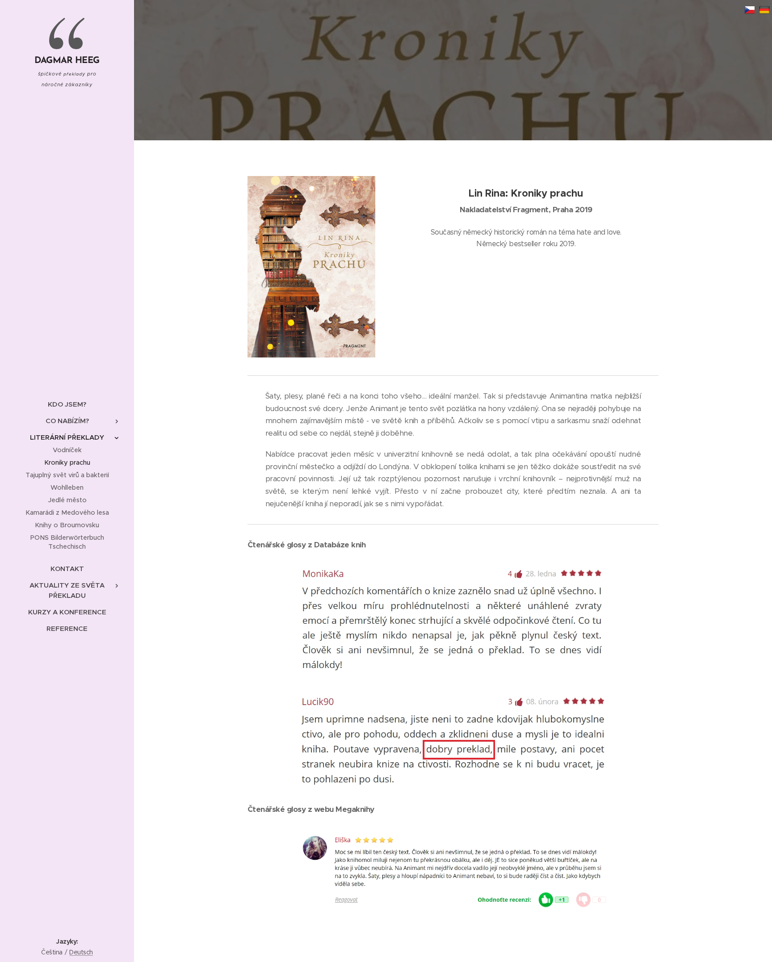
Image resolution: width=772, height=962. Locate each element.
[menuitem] (67, 404)
